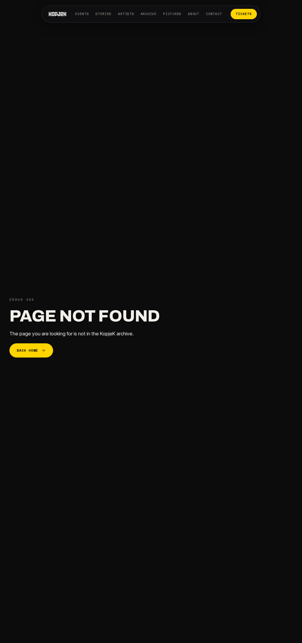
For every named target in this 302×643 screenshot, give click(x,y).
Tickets (244, 14)
